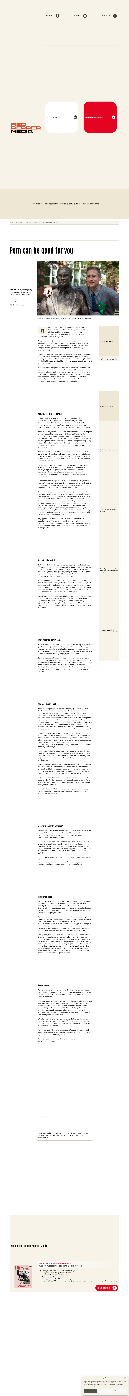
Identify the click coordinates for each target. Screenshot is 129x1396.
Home (12, 223)
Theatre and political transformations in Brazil (108, 631)
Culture (19, 223)
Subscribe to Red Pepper (94, 117)
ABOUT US (49, 16)
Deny (105, 1391)
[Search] (76, 117)
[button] (125, 1378)
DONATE (77, 16)
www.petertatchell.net (46, 1041)
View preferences (120, 1391)
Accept (91, 1391)
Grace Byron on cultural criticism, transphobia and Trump (109, 570)
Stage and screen (30, 223)
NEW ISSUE (106, 16)
